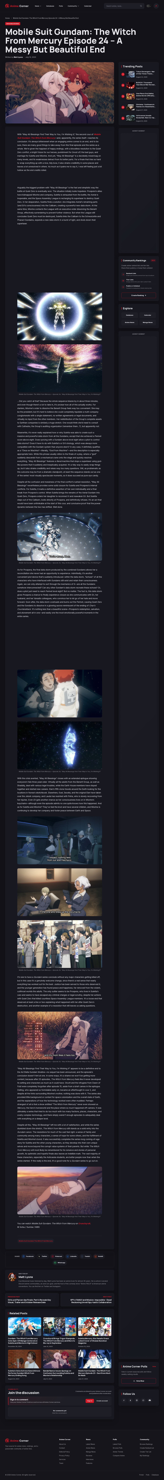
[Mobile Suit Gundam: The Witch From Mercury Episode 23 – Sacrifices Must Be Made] (94, 1359)
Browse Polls (117, 1448)
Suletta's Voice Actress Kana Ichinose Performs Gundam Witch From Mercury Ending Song (24, 1373)
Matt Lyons (18, 57)
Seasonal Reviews (12, 24)
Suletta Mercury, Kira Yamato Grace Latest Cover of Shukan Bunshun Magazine (93, 1340)
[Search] (141, 6)
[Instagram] (136, 1400)
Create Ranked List (147, 1448)
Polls (61, 6)
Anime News (129, 322)
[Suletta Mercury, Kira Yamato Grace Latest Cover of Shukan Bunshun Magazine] (94, 1326)
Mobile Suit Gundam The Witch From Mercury (36, 1241)
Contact (62, 1448)
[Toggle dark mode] (148, 6)
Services (62, 1459)
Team (61, 1463)
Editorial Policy (64, 1452)
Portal (141, 1475)
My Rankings (144, 1456)
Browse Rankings (146, 1444)
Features (89, 1463)
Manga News (148, 322)
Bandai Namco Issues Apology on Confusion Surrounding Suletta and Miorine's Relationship (58, 1373)
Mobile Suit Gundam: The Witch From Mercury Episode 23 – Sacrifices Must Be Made (94, 1373)
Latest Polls (117, 1444)
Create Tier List (145, 1452)
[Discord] (149, 1400)
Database (50, 6)
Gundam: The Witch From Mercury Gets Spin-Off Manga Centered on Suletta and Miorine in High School (23, 1340)
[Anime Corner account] (156, 6)
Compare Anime (119, 1456)
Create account (102, 1401)
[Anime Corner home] (17, 6)
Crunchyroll (84, 1223)
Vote (154, 1366)
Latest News (90, 1444)
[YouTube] (143, 1400)
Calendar (88, 6)
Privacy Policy (64, 1456)
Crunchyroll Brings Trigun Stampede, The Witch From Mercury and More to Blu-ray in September (59, 1340)
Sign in (89, 1401)
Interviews (89, 1459)
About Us (62, 1444)
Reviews (89, 1456)
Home (7, 18)
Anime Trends (118, 1452)
